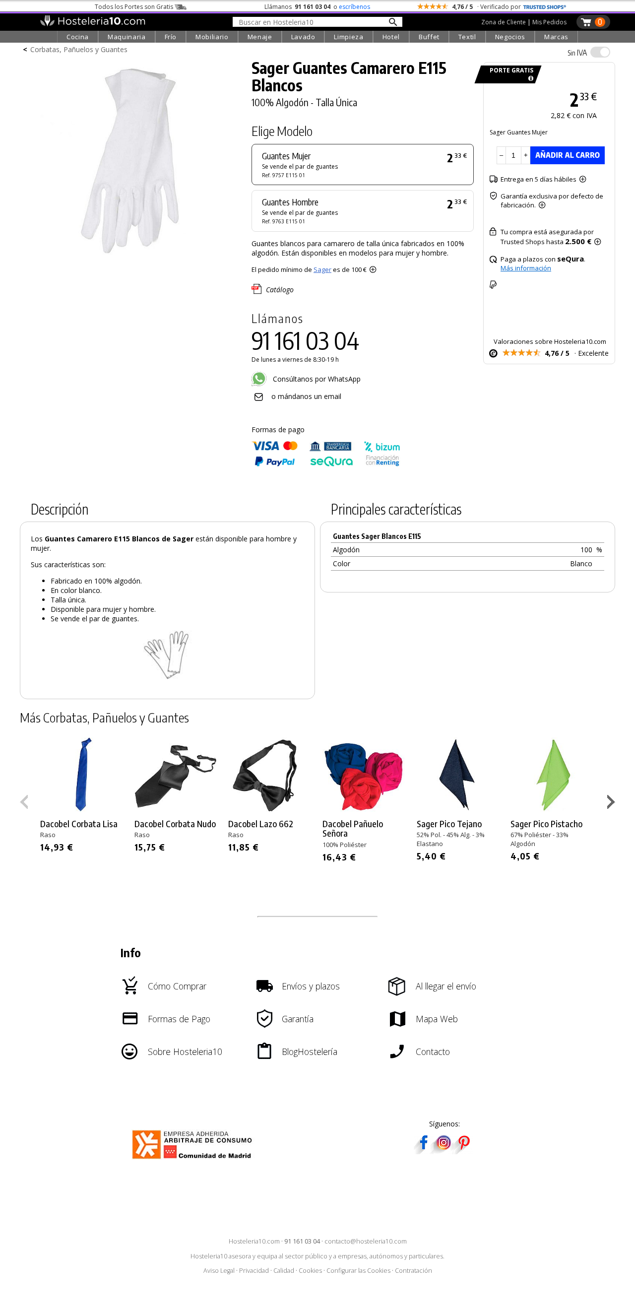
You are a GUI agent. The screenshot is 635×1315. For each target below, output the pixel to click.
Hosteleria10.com (254, 1241)
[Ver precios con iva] (600, 52)
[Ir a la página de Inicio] (92, 23)
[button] (612, 804)
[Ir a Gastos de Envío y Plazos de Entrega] (529, 78)
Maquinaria (127, 36)
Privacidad (254, 1270)
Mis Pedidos (549, 22)
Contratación (413, 1270)
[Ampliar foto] (131, 257)
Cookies (310, 1270)
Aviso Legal (219, 1270)
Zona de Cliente (503, 22)
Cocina (77, 36)
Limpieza (348, 36)
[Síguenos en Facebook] (424, 1151)
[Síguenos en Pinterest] (463, 1151)
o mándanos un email (306, 396)
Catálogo (280, 289)
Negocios (510, 36)
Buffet (429, 36)
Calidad (283, 1270)
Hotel (391, 36)
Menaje (260, 36)
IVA (577, 53)
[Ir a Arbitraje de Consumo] (194, 1160)
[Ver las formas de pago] (326, 464)
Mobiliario (212, 36)
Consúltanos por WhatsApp (316, 379)
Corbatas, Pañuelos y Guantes (78, 49)
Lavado (303, 36)
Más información (526, 267)
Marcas (556, 36)
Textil (467, 36)
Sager (322, 269)
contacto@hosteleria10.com (365, 1241)
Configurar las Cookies (358, 1270)
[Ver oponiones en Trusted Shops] (545, 6)
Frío (171, 36)
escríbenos (354, 6)
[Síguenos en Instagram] (443, 1151)
